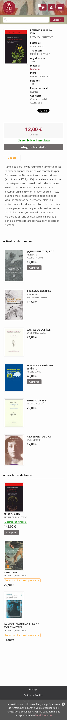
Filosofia (35, 69)
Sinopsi (11, 157)
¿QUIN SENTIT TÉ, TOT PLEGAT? (40, 253)
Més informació (43, 715)
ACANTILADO (37, 46)
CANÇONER (10, 572)
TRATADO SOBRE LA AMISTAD (39, 292)
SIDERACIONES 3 (36, 400)
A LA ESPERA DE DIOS (39, 436)
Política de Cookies (33, 695)
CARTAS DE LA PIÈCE (38, 329)
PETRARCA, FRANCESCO (41, 37)
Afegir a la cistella (33, 147)
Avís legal (33, 689)
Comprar (34, 267)
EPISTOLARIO (12, 514)
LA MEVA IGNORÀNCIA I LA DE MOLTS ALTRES (21, 625)
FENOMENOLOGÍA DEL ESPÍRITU (40, 367)
